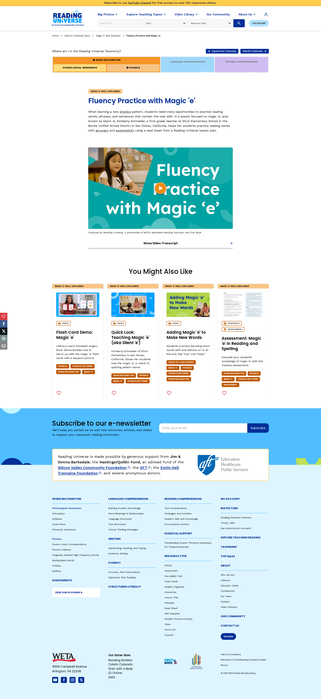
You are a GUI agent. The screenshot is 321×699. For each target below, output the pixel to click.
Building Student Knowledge (124, 508)
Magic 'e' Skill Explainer (108, 35)
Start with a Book (120, 669)
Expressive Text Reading (121, 577)
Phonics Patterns (61, 549)
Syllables (57, 519)
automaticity (125, 130)
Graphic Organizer (174, 586)
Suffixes (56, 571)
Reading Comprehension (183, 499)
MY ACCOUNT (230, 499)
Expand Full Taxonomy (224, 51)
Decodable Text (173, 576)
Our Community (233, 616)
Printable (170, 602)
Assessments (62, 580)
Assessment (171, 570)
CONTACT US (230, 626)
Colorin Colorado (120, 664)
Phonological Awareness (66, 508)
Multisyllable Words (63, 560)
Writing (114, 539)
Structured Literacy (124, 587)
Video (168, 624)
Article (168, 565)
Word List (170, 629)
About (226, 566)
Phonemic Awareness (64, 529)
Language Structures (120, 519)
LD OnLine (115, 673)
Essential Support (178, 533)
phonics (125, 111)
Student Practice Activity (178, 619)
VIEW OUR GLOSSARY (67, 592)
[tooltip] (3, 316)
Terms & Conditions (231, 654)
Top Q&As (228, 556)
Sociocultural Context (177, 524)
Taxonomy (259, 23)
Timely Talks (228, 523)
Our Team (226, 596)
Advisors (225, 580)
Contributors (228, 591)
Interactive (170, 592)
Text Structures (117, 524)
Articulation (58, 513)
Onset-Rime (58, 524)
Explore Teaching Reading (240, 537)
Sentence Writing (117, 553)
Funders (225, 601)
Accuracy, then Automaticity (124, 572)
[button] (160, 188)
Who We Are (227, 575)
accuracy (102, 130)
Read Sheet (171, 608)
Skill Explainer (172, 613)
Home (55, 35)
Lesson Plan (171, 597)
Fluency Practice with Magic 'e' (144, 35)
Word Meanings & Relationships (126, 513)
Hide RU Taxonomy (252, 51)
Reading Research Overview (236, 517)
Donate (228, 636)
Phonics (57, 539)
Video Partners (229, 607)
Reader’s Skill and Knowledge (181, 519)
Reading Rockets (120, 660)
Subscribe (258, 428)
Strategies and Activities (178, 513)
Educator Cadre (229, 585)
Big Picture (229, 508)
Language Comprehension (128, 499)
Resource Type (176, 556)
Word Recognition (66, 499)
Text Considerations (176, 508)
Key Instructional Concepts (236, 528)
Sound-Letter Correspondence (69, 544)
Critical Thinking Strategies (123, 529)
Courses (169, 635)
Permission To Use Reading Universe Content (243, 659)
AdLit (111, 677)
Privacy (224, 665)
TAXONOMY (229, 547)
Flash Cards (171, 581)
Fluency (114, 563)
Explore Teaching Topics (77, 35)
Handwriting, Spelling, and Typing (127, 548)
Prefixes (56, 565)
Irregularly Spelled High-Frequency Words (75, 555)
